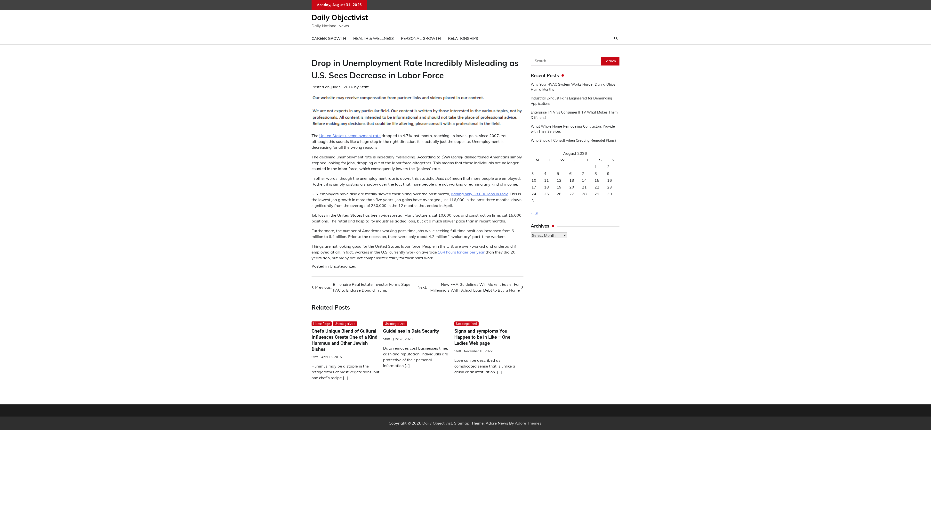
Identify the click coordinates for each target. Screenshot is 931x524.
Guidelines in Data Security (411, 331)
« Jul (534, 213)
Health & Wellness (373, 38)
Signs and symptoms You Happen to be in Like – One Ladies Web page (482, 337)
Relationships (463, 38)
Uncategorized (343, 266)
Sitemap (461, 423)
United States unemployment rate (350, 135)
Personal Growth (421, 38)
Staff (364, 86)
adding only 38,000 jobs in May (479, 193)
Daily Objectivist (340, 17)
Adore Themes (528, 423)
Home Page (321, 324)
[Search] (615, 38)
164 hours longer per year (461, 252)
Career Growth (329, 38)
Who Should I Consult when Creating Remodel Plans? (573, 140)
